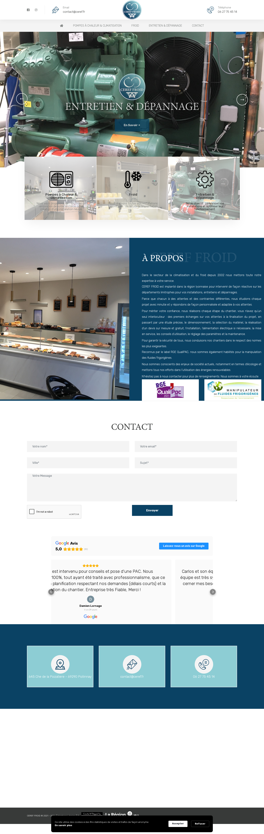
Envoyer (152, 510)
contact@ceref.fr (74, 11)
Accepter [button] (178, 823)
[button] (21, 98)
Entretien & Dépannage (165, 25)
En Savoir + (132, 138)
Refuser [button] (200, 823)
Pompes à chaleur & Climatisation (97, 25)
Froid (135, 25)
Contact (198, 25)
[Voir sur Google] (132, 599)
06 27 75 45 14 (227, 11)
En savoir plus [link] (63, 825)
